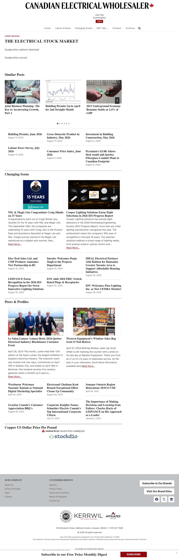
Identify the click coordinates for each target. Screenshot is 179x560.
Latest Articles (62, 28)
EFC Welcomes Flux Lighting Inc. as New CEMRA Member (103, 287)
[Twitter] (164, 499)
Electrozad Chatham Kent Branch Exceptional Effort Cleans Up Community (62, 388)
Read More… (14, 244)
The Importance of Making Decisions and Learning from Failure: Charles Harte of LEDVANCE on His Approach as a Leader (104, 408)
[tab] (57, 123)
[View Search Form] (139, 28)
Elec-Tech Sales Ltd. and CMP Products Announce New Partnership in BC (23, 262)
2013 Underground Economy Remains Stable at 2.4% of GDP (103, 109)
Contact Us (54, 500)
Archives (130, 28)
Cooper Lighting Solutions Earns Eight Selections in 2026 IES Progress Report (90, 214)
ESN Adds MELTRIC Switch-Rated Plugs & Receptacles (64, 280)
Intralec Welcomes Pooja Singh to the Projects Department (62, 262)
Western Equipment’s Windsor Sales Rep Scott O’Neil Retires (91, 340)
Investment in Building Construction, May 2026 (100, 136)
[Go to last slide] (9, 100)
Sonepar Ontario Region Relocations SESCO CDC (101, 386)
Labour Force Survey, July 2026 (24, 149)
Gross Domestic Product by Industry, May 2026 (63, 136)
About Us (9, 485)
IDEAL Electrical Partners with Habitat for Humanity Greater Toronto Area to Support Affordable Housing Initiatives (103, 265)
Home (47, 28)
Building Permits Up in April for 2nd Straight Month (63, 107)
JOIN (99, 21)
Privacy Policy (55, 489)
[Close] (176, 553)
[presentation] (22, 92)
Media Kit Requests (58, 496)
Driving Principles (13, 489)
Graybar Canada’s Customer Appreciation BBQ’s (25, 406)
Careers (8, 496)
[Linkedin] (171, 499)
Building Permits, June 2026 (25, 134)
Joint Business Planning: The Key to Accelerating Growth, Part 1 (22, 109)
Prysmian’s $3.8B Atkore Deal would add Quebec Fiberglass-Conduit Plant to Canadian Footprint (102, 156)
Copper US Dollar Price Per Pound (31, 427)
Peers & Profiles (17, 301)
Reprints (53, 485)
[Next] (117, 100)
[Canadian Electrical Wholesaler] (23, 28)
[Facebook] (157, 499)
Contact (117, 28)
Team (7, 493)
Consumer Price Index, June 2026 (64, 153)
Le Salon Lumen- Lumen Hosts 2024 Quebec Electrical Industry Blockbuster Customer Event (35, 342)
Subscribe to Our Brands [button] (157, 483)
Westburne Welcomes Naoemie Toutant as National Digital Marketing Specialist (25, 388)
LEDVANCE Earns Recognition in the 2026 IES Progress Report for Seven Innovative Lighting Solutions (26, 284)
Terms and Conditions (59, 493)
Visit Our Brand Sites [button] (159, 491)
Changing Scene (83, 28)
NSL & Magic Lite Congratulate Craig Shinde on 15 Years (35, 214)
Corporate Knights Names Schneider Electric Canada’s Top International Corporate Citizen (64, 410)
